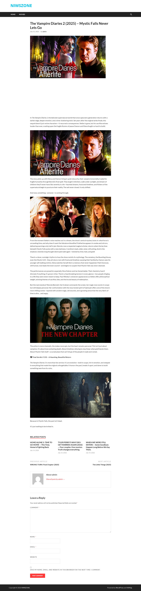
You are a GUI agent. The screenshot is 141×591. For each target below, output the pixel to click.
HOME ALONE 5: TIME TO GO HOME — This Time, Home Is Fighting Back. (41, 444)
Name (33, 537)
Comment (35, 507)
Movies (22, 14)
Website (33, 557)
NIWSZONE (21, 5)
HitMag (129, 588)
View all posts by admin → (55, 479)
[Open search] (131, 14)
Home (13, 14)
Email (33, 547)
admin (44, 31)
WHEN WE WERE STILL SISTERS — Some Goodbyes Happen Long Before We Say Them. (98, 446)
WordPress (119, 588)
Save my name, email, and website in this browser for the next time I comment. (65, 570)
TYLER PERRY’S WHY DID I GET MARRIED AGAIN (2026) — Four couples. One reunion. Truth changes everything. (70, 446)
